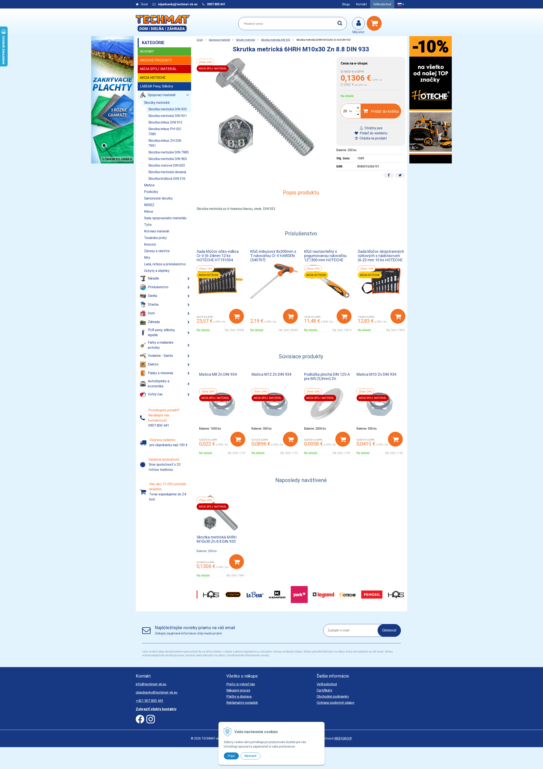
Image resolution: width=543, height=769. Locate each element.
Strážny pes (373, 128)
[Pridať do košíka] (236, 316)
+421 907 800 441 (149, 701)
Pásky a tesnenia (160, 373)
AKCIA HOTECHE (152, 78)
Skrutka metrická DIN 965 (167, 159)
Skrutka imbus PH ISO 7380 (164, 131)
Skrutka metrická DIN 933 (275, 39)
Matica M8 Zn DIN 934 (218, 374)
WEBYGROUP (343, 738)
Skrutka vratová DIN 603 (166, 165)
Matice (149, 185)
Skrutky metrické (245, 39)
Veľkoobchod (382, 4)
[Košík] (375, 23)
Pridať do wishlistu (373, 133)
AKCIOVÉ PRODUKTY (156, 60)
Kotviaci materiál (156, 231)
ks (350, 111)
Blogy (346, 4)
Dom (151, 313)
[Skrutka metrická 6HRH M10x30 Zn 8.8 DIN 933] (264, 107)
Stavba (153, 304)
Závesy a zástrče (157, 251)
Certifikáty (324, 690)
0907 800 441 (216, 4)
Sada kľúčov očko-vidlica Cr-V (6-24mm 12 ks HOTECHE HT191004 (218, 255)
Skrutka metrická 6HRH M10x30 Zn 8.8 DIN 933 (217, 539)
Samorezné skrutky (158, 198)
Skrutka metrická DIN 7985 (168, 152)
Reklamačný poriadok (242, 703)
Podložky (151, 192)
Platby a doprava (239, 696)
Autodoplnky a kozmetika (158, 383)
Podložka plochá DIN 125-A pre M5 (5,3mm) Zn (327, 376)
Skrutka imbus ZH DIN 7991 (164, 143)
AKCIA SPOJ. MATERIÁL (158, 69)
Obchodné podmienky (333, 696)
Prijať (231, 756)
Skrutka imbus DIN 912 (165, 122)
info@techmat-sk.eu (151, 684)
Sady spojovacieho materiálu (165, 218)
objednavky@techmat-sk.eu (178, 4)
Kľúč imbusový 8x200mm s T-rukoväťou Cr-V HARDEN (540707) (273, 255)
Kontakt (361, 4)
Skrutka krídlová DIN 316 (166, 179)
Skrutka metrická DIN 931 (167, 116)
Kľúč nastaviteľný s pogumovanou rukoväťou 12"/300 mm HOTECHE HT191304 (325, 257)
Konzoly (150, 244)
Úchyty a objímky (156, 271)
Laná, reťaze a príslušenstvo (165, 264)
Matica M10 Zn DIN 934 (376, 374)
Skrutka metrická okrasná (167, 172)
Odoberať (389, 630)
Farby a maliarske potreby (161, 345)
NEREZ (149, 205)
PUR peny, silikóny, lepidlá (161, 332)
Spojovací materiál (219, 39)
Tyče (148, 225)
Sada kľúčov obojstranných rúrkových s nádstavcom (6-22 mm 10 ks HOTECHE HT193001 (381, 257)
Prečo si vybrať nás (240, 684)
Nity (147, 258)
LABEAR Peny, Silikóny (156, 86)
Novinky (147, 51)
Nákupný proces (238, 690)
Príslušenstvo (158, 287)
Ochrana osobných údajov (335, 703)
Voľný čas (155, 394)
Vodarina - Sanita (160, 356)
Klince (148, 211)
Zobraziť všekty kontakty (156, 709)
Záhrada (154, 322)
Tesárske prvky (155, 238)
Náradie (153, 278)
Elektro (153, 364)
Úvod (144, 4)
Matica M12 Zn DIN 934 (271, 374)
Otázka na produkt (373, 138)
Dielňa (152, 296)
